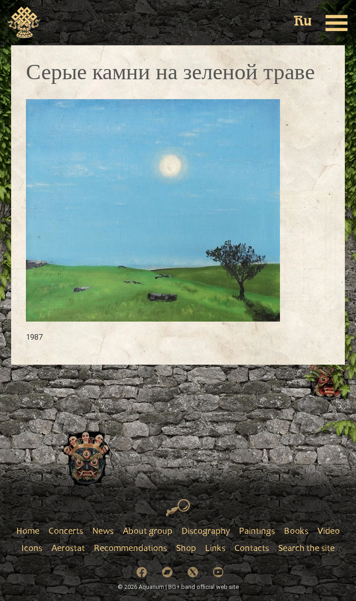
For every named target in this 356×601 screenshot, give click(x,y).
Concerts (66, 532)
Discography (206, 532)
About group (147, 532)
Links (215, 549)
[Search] (178, 508)
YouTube (218, 572)
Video (329, 532)
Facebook (141, 572)
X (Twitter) (192, 572)
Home (27, 532)
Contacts (252, 549)
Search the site (306, 549)
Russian (303, 22)
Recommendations (130, 549)
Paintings (257, 532)
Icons (31, 549)
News (103, 532)
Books (296, 532)
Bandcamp (167, 572)
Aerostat (68, 549)
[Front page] (24, 22)
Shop (186, 549)
